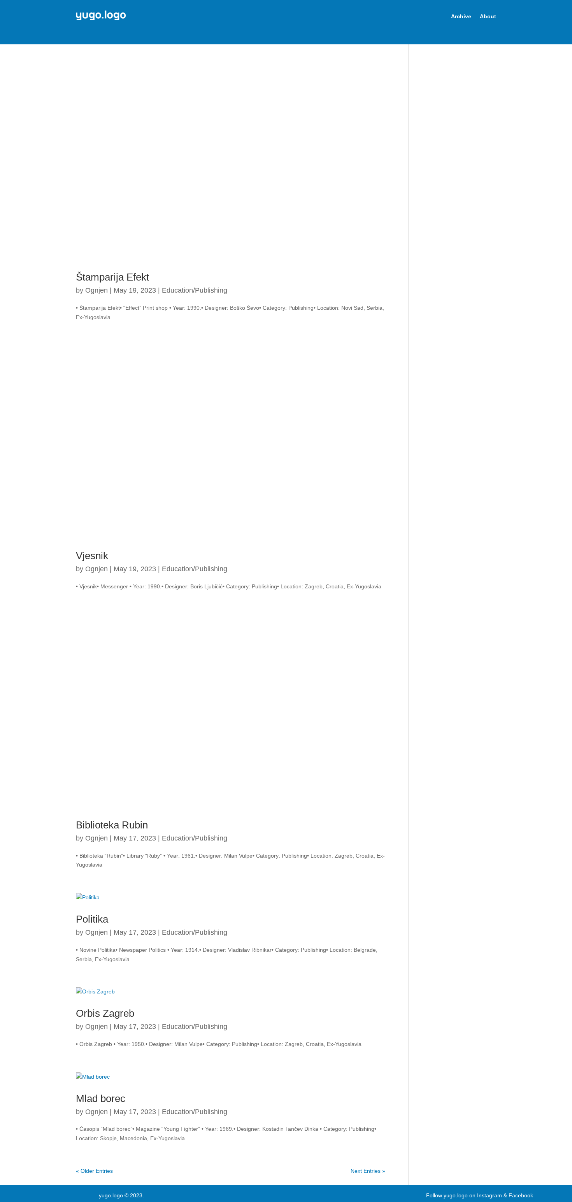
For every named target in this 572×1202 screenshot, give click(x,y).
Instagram (489, 1195)
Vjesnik (92, 556)
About (488, 16)
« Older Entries (94, 1171)
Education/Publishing (194, 290)
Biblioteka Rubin (112, 825)
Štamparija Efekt (112, 277)
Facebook (521, 1195)
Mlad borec (100, 1098)
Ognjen (96, 290)
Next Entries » (368, 1171)
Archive (461, 16)
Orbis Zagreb (105, 1013)
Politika (92, 919)
